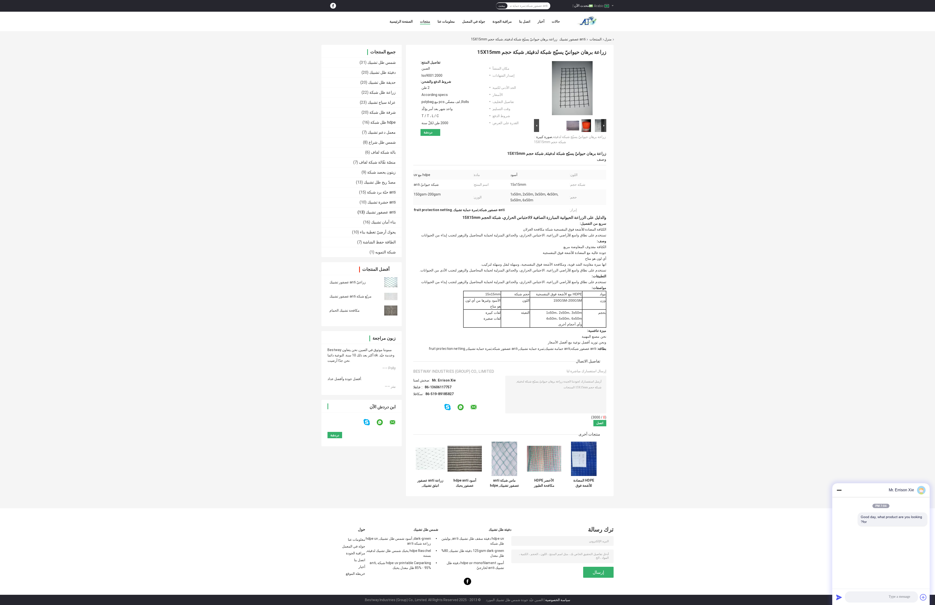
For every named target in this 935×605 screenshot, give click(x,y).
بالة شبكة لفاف (383, 152)
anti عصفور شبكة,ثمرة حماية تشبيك (492, 349)
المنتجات (595, 39)
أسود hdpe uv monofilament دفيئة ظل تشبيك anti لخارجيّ (475, 565)
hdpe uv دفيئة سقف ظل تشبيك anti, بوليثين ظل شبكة (472, 541)
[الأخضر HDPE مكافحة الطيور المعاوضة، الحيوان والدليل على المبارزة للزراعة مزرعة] (544, 459)
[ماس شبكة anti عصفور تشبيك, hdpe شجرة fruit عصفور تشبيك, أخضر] (504, 459)
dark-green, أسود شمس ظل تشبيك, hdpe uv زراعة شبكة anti (398, 541)
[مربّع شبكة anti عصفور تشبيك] (390, 296)
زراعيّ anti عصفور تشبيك (347, 282)
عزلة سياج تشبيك (382, 102)
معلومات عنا (446, 21)
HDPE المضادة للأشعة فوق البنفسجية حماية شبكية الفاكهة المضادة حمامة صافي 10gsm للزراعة (584, 483)
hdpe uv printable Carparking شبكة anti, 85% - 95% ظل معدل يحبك (400, 565)
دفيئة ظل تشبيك (382, 72)
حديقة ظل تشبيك (382, 82)
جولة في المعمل (473, 21)
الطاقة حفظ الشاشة (379, 242)
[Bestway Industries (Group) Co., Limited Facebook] (333, 6)
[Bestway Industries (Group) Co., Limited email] (396, 422)
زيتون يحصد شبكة (381, 172)
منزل (608, 39)
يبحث (501, 6)
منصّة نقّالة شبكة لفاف (377, 162)
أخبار (541, 21)
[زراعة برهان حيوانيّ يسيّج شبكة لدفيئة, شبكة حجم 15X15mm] (572, 89)
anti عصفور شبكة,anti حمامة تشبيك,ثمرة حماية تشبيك (557, 349)
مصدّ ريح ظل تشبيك (380, 182)
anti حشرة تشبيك (381, 202)
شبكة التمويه (385, 252)
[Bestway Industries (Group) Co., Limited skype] (370, 422)
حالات (556, 21)
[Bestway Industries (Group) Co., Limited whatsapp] (383, 422)
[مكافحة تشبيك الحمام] (390, 310)
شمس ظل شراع (382, 142)
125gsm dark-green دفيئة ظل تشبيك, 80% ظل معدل (472, 553)
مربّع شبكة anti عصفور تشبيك (350, 296)
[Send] (839, 597)
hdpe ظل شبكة (383, 122)
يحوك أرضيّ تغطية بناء (378, 232)
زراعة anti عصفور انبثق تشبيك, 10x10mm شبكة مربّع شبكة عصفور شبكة (430, 483)
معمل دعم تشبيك (382, 132)
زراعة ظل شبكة (382, 92)
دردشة (428, 132)
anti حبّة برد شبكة (381, 192)
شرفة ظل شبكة (382, 112)
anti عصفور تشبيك (572, 39)
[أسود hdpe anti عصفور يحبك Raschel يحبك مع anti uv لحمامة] (465, 459)
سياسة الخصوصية (557, 600)
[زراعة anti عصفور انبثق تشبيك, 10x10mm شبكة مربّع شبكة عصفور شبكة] (430, 459)
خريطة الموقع (355, 574)
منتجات (425, 21)
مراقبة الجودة (502, 21)
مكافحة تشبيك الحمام (344, 310)
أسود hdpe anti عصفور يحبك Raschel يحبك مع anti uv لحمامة (464, 483)
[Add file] (923, 597)
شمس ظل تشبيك (381, 62)
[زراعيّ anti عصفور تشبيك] (390, 282)
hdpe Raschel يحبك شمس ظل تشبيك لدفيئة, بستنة (398, 553)
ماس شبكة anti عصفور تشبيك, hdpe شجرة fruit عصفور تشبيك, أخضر (504, 483)
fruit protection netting (447, 349)
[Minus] (839, 490)
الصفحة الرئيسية (401, 21)
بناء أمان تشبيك (383, 222)
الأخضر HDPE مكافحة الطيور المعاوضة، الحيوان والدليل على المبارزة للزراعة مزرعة (544, 483)
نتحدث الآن (581, 6)
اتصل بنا (524, 21)
